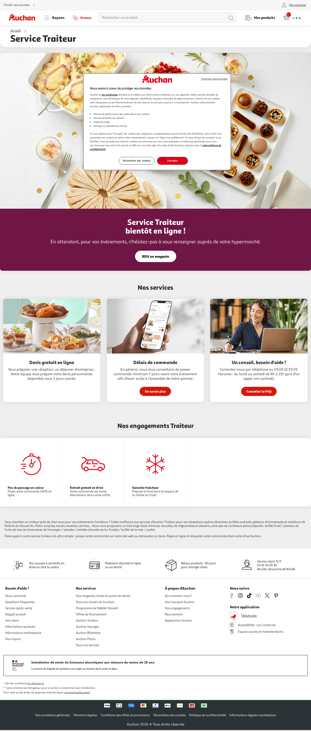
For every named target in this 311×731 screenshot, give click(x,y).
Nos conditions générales (52, 715)
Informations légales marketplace (252, 715)
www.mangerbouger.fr (77, 692)
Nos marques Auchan (179, 602)
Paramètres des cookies (137, 160)
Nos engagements (177, 608)
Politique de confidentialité (207, 715)
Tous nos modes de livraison (95, 602)
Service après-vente (18, 608)
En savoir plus (155, 391)
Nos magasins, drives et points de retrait (103, 596)
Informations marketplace (23, 633)
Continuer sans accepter (214, 78)
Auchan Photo (86, 639)
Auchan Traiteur (87, 620)
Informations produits (20, 627)
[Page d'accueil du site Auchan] (23, 17)
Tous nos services (87, 645)
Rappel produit (15, 614)
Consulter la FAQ (259, 391)
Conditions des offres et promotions (125, 715)
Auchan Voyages (87, 627)
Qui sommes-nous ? (178, 596)
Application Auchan (178, 620)
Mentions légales (85, 715)
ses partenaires (110, 94)
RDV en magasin (155, 256)
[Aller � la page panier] (292, 17)
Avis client (12, 620)
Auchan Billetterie (88, 633)
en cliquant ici (36, 683)
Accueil (15, 31)
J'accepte (172, 160)
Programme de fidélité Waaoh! (97, 608)
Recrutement (174, 614)
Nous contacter (15, 596)
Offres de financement (91, 614)
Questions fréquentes (20, 602)
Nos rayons (13, 639)
